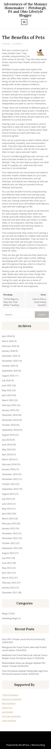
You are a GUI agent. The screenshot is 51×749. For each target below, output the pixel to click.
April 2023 (7, 513)
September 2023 (10, 489)
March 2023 (7, 518)
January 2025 (8, 410)
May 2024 (6, 449)
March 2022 (7, 577)
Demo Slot (7, 707)
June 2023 (7, 503)
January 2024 (8, 469)
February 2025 (9, 405)
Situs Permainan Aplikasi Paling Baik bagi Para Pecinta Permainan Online (25, 672)
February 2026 (9, 346)
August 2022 (8, 553)
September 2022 (10, 548)
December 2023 (9, 474)
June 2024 (7, 444)
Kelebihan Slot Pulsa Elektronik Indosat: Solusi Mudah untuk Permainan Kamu (24, 657)
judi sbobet (7, 712)
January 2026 (8, 350)
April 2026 (7, 336)
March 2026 (7, 341)
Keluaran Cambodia (11, 699)
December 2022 (9, 533)
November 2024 (10, 420)
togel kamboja (9, 720)
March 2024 (7, 459)
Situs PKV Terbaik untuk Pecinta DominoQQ (23, 639)
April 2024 (7, 454)
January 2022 (8, 587)
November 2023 (10, 479)
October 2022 (8, 543)
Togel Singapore (10, 695)
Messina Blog (38, 745)
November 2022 (10, 538)
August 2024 (8, 434)
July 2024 (6, 439)
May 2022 (6, 568)
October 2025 (8, 365)
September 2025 (10, 370)
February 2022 (9, 582)
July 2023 (6, 498)
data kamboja (8, 703)
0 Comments (17, 43)
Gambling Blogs (10, 618)
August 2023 (8, 494)
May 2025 (6, 390)
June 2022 (7, 563)
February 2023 (9, 523)
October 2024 (8, 424)
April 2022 (7, 572)
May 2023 (6, 508)
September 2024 (10, 429)
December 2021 (9, 592)
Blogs (5, 613)
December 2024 (9, 415)
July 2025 (6, 380)
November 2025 (10, 360)
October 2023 (8, 484)
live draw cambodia (11, 716)
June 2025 (7, 385)
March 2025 (7, 400)
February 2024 (9, 464)
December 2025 (9, 355)
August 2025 (8, 375)
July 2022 (6, 558)
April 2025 (7, 395)
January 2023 (8, 528)
